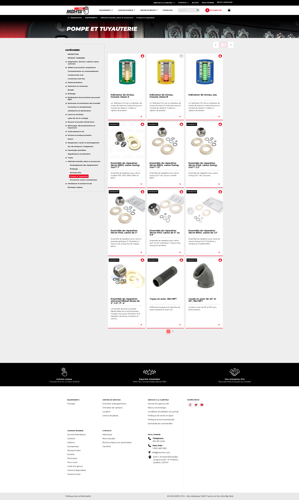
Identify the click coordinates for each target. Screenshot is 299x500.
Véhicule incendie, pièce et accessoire (117, 18)
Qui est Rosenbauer (76, 434)
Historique (107, 434)
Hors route (72, 462)
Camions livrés (73, 474)
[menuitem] (77, 10)
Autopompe (73, 446)
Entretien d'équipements (114, 404)
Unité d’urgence (75, 466)
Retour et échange (157, 408)
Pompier (71, 404)
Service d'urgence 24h (158, 404)
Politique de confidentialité (78, 496)
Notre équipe (108, 438)
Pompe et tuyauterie (145, 18)
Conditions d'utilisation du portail (163, 412)
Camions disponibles (76, 470)
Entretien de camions (112, 408)
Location (106, 412)
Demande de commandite (160, 423)
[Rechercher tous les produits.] (197, 10)
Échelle (70, 454)
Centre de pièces (110, 416)
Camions (71, 438)
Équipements (76, 18)
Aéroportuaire (74, 450)
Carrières (106, 446)
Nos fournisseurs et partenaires (117, 442)
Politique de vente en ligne (160, 416)
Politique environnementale (161, 419)
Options (71, 442)
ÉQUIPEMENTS (91, 18)
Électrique (72, 458)
